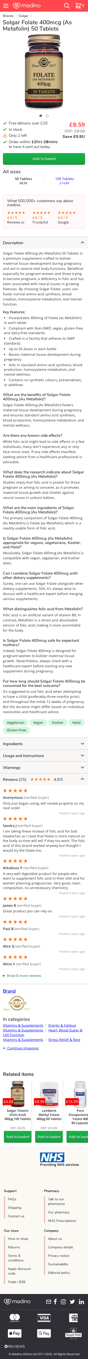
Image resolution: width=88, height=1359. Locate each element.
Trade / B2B (16, 1282)
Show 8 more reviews (24, 975)
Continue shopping (22, 1048)
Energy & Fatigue (62, 1025)
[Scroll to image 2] (47, 116)
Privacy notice (58, 1255)
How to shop (18, 1238)
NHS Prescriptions (62, 1221)
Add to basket (44, 158)
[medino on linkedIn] (80, 1302)
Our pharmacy (59, 1212)
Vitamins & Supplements (23, 1025)
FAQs (12, 1199)
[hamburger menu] (6, 5)
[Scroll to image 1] (41, 116)
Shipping (14, 1207)
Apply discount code (19, 1271)
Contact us (16, 1216)
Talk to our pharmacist (56, 1201)
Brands (8, 16)
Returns (14, 1247)
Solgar (23, 16)
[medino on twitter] (71, 1302)
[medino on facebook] (54, 1302)
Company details (60, 1247)
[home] (32, 6)
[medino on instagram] (62, 1302)
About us (55, 1238)
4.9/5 (33, 779)
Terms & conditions (16, 1258)
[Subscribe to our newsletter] (48, 1302)
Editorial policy (59, 1272)
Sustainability (58, 1264)
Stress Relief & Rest (64, 1039)
